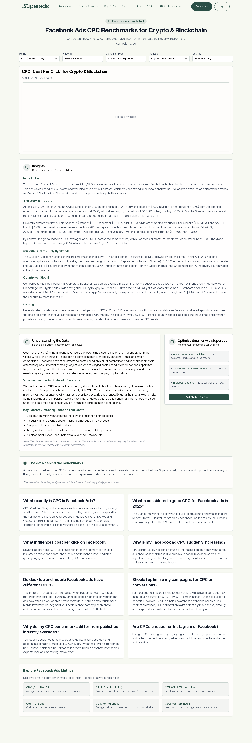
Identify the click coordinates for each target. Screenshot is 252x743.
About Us (126, 6)
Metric (22, 53)
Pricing (150, 6)
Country (196, 53)
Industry (153, 53)
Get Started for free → (199, 397)
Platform (67, 53)
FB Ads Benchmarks (170, 6)
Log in (222, 6)
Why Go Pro (110, 6)
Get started (201, 6)
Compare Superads (88, 6)
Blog (139, 6)
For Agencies (66, 6)
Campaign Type (115, 53)
